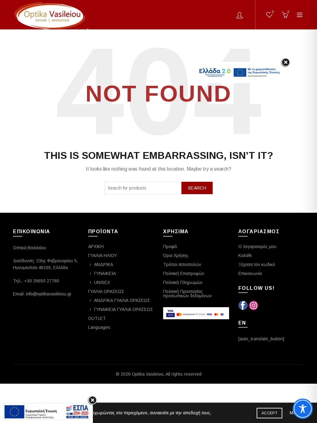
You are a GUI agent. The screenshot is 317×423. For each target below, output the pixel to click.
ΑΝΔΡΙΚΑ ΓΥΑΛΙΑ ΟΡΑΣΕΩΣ (122, 300)
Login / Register (239, 15)
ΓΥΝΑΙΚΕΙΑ (105, 273)
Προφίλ (170, 246)
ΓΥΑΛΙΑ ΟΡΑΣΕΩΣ (106, 291)
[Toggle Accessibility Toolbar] (302, 408)
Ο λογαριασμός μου (257, 246)
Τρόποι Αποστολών (182, 264)
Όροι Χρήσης (176, 255)
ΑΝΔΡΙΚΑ (103, 264)
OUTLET (97, 318)
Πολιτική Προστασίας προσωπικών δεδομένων (187, 293)
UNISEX (102, 282)
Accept (269, 413)
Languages (99, 327)
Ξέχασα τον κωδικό (256, 264)
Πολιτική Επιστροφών (183, 273)
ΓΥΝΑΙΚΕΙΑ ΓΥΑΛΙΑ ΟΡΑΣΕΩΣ (123, 309)
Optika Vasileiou (147, 374)
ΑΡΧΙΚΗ (96, 246)
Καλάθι (245, 255)
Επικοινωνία (250, 273)
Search (197, 187)
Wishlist (273, 12)
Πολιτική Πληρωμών (182, 282)
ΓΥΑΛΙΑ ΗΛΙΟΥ (102, 255)
